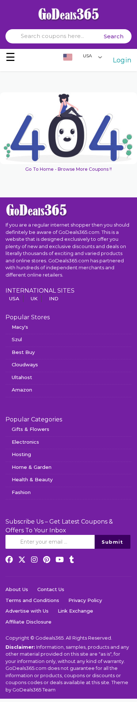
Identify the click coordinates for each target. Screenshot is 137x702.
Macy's (20, 327)
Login (122, 60)
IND (53, 298)
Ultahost (22, 377)
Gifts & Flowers (30, 429)
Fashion (21, 492)
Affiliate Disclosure (28, 622)
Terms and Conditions (32, 600)
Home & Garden (32, 467)
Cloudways (25, 364)
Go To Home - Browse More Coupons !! (68, 169)
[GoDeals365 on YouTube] (60, 559)
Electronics (25, 442)
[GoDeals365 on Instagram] (34, 559)
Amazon (22, 390)
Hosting (21, 454)
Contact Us (50, 589)
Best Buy (23, 352)
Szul (17, 339)
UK (34, 298)
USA (14, 298)
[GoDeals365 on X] (22, 559)
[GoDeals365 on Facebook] (9, 559)
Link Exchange (75, 611)
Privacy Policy (85, 600)
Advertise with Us (27, 611)
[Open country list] (100, 57)
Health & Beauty (32, 479)
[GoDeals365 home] (36, 210)
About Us (16, 589)
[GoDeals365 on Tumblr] (71, 559)
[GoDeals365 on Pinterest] (46, 559)
